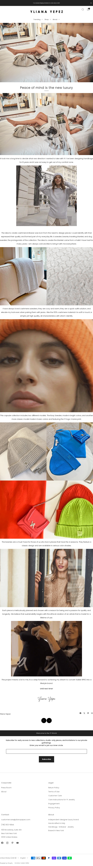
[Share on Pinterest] (88, 713)
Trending (36, 19)
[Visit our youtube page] (17, 842)
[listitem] (46, 3)
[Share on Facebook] (80, 713)
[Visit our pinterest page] (12, 842)
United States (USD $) (8, 858)
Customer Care (55, 795)
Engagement (54, 803)
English (23, 858)
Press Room (6, 787)
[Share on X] (84, 713)
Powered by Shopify (6, 863)
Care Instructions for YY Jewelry (61, 799)
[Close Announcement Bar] (91, 3)
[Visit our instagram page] (7, 842)
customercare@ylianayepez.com (15, 819)
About (55, 19)
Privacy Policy (54, 807)
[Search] (82, 9)
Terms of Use (53, 791)
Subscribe (46, 759)
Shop (47, 19)
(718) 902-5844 (7, 824)
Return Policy (53, 787)
